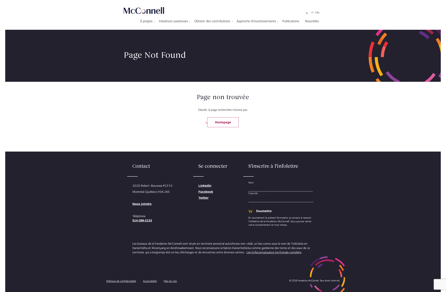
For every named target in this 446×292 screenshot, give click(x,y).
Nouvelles (312, 21)
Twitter (203, 198)
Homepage (223, 122)
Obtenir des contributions (212, 21)
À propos (146, 21)
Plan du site (170, 281)
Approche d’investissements (256, 21)
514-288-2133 (142, 220)
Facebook (205, 192)
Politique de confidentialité (121, 281)
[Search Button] (307, 13)
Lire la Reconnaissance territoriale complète (273, 252)
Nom (251, 182)
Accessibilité (150, 281)
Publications (290, 21)
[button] (154, 21)
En (318, 12)
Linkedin (204, 185)
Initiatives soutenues (173, 21)
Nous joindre (142, 204)
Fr (313, 12)
